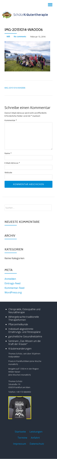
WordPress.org (13, 292)
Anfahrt (35, 437)
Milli (8, 36)
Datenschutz (37, 443)
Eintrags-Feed (12, 283)
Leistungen (35, 431)
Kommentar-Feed (14, 288)
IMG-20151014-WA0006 (15, 87)
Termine (22, 437)
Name (8, 153)
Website (8, 172)
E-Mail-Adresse (12, 163)
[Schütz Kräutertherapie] (25, 14)
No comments (20, 36)
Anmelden (10, 278)
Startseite (20, 431)
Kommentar (11, 120)
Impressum (19, 443)
